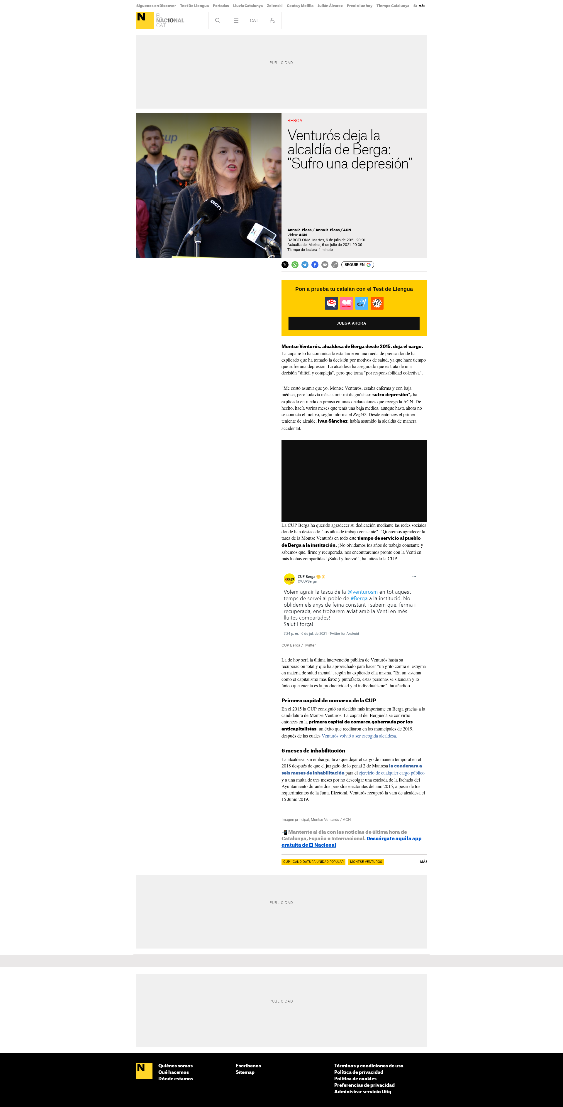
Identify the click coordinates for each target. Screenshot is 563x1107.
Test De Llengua (194, 6)
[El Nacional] (145, 20)
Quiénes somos (175, 1066)
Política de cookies (355, 1079)
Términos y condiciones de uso (368, 1066)
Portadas (221, 6)
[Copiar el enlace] (334, 264)
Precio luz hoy (359, 6)
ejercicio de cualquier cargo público (392, 773)
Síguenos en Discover (156, 6)
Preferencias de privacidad (364, 1085)
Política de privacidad (358, 1072)
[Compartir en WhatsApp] (295, 264)
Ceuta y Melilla (300, 6)
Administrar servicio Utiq (362, 1092)
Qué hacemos (173, 1072)
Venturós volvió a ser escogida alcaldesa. (359, 736)
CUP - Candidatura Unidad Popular (313, 861)
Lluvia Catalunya (248, 6)
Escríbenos (248, 1066)
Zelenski (275, 6)
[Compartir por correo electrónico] (324, 264)
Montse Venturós (366, 861)
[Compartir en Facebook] (314, 264)
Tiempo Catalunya (393, 6)
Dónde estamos (175, 1079)
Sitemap (245, 1072)
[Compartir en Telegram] (304, 264)
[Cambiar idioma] (254, 20)
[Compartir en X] (285, 264)
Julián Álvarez (330, 6)
